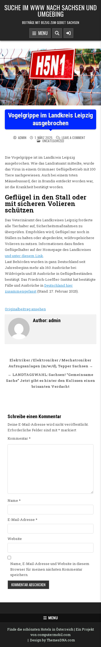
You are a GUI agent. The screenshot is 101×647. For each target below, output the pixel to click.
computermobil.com (54, 634)
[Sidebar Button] (68, 33)
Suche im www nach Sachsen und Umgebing (50, 10)
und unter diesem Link (24, 255)
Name (14, 500)
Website (15, 538)
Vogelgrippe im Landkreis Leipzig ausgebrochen (50, 119)
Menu (42, 33)
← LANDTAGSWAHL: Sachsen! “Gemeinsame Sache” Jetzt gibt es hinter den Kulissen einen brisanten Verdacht (50, 380)
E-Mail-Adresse (22, 519)
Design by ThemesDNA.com (52, 640)
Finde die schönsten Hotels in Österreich (40, 629)
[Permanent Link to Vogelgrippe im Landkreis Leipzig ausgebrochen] (50, 77)
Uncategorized (53, 140)
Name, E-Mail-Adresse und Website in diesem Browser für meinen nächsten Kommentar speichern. (49, 569)
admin (22, 137)
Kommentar (19, 438)
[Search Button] (57, 33)
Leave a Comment (73, 137)
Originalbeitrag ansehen (25, 309)
